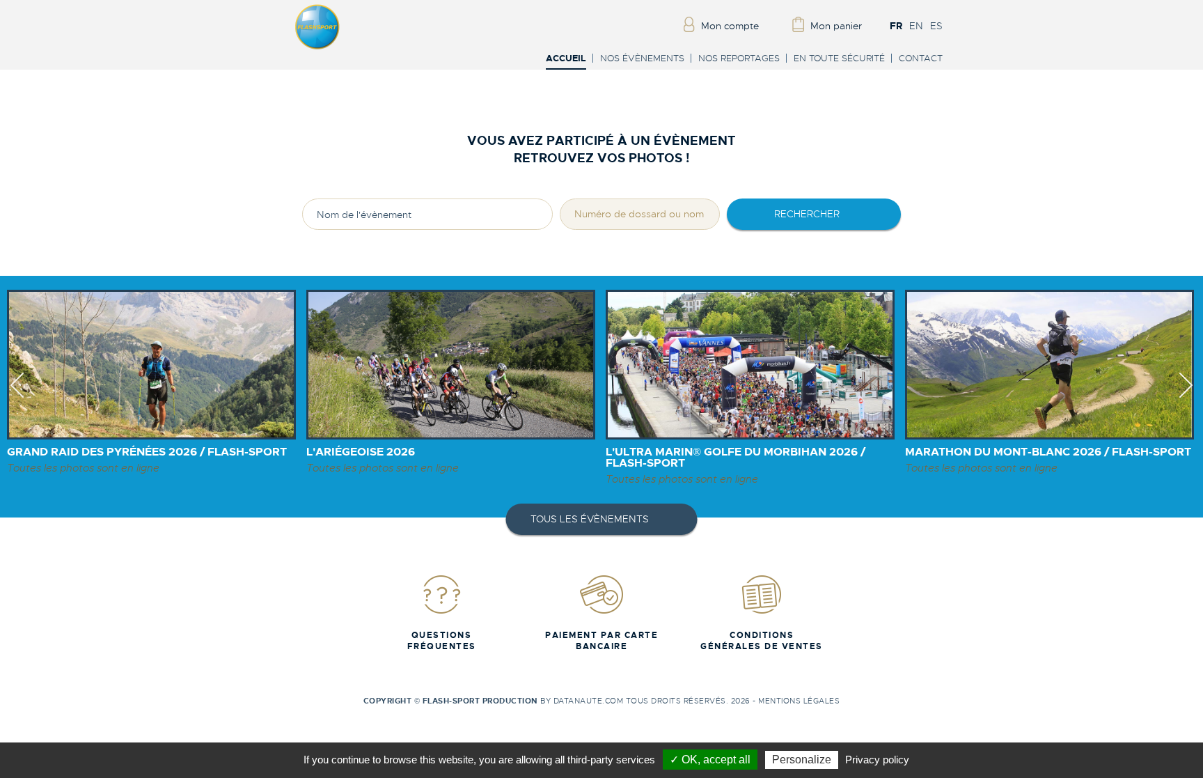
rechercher (807, 214)
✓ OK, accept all (710, 759)
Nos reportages (739, 58)
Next (1186, 397)
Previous (17, 397)
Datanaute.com (588, 701)
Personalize (801, 759)
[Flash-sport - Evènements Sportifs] (317, 47)
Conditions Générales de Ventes (761, 641)
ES (936, 26)
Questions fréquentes (441, 641)
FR (896, 26)
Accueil (566, 59)
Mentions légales (799, 701)
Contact (921, 58)
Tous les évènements (589, 519)
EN (916, 26)
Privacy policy (877, 759)
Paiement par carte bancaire (601, 641)
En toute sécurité (839, 58)
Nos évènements (642, 58)
